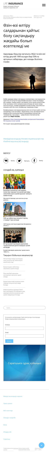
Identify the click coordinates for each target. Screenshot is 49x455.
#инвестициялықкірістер (32, 138)
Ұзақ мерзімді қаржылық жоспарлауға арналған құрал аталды (12, 275)
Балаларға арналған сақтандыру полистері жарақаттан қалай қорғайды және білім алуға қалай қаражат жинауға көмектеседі (17, 192)
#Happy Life (7, 432)
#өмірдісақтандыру (12, 138)
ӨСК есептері (8, 411)
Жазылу (9, 341)
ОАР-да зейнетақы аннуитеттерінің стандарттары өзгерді (15, 219)
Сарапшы (6, 439)
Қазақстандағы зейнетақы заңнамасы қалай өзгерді (11, 267)
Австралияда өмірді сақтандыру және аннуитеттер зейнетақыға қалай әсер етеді (13, 260)
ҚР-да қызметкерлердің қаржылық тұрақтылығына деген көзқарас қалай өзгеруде (16, 245)
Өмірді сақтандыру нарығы (12, 396)
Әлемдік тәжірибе (9, 418)
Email (6, 332)
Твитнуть (27, 161)
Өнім (5, 425)
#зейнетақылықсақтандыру (15, 141)
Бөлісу (13, 160)
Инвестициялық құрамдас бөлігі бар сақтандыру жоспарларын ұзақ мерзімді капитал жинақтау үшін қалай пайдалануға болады (14, 292)
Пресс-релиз (7, 403)
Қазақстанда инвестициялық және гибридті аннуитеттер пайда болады (13, 283)
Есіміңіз (7, 325)
